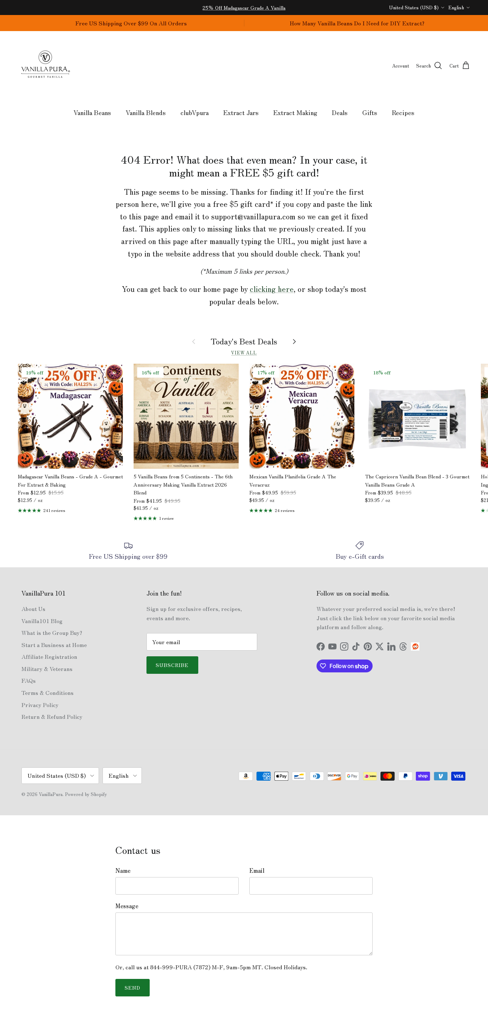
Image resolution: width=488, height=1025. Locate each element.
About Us (33, 608)
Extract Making (295, 112)
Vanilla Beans (92, 112)
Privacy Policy (40, 704)
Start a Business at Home (54, 644)
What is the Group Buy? (51, 632)
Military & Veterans (47, 668)
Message (126, 906)
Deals (340, 112)
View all (244, 352)
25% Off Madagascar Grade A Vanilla (244, 7)
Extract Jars (241, 112)
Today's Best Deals (244, 341)
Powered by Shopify (86, 794)
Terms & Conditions (47, 692)
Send (132, 987)
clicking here (272, 288)
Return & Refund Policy (52, 716)
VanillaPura (51, 794)
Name (122, 870)
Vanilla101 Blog (42, 620)
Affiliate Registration (49, 656)
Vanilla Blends (146, 112)
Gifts (369, 112)
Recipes (403, 112)
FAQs (28, 680)
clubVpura (194, 112)
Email (256, 870)
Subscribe (172, 664)
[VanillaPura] (45, 66)
